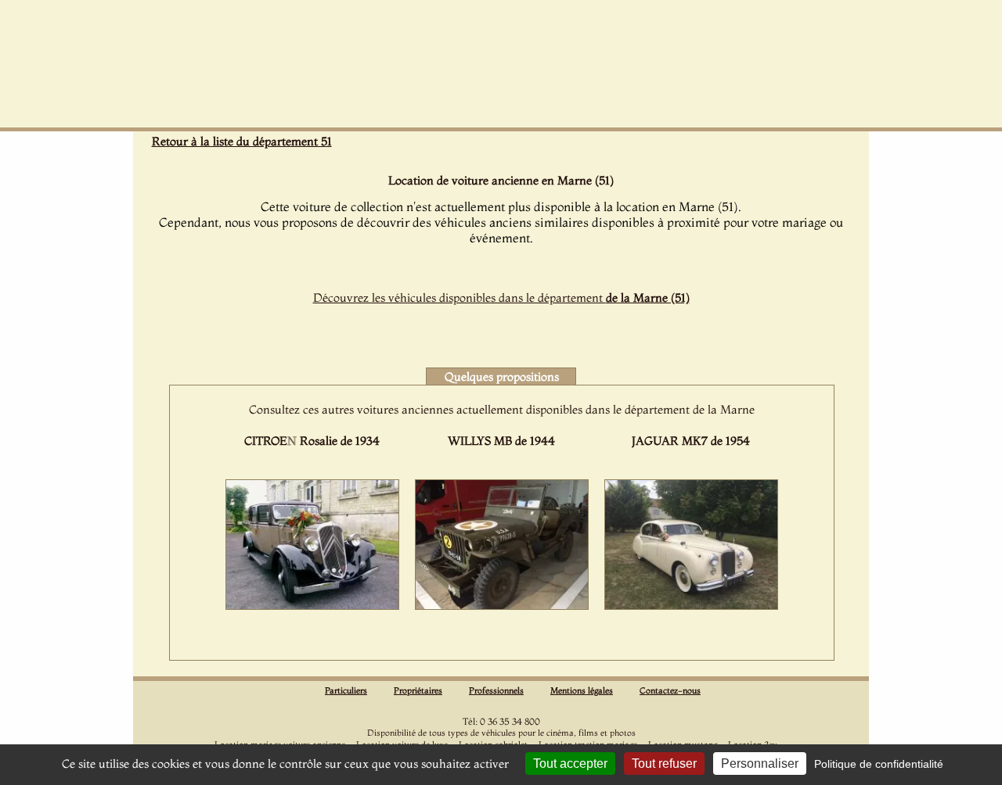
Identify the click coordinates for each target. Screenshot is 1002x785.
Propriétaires (418, 690)
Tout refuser (664, 763)
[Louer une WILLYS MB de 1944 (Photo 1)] (502, 605)
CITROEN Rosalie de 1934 (312, 440)
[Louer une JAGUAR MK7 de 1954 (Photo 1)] (691, 605)
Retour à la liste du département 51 (242, 141)
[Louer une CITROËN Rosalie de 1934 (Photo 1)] (312, 605)
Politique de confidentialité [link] (878, 764)
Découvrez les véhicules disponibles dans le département (501, 297)
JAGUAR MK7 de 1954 (691, 440)
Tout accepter (570, 763)
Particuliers (346, 690)
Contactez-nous (670, 690)
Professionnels (496, 690)
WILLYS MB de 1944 (501, 440)
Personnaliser (759, 763)
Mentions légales (581, 690)
